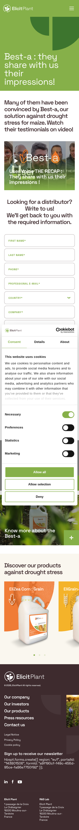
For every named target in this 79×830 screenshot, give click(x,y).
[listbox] (39, 618)
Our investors (16, 704)
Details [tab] (39, 342)
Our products (16, 711)
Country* (15, 297)
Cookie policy (12, 745)
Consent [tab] (14, 342)
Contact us (14, 724)
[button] (34, 655)
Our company (16, 697)
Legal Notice (11, 734)
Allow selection (39, 484)
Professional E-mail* (24, 283)
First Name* (17, 240)
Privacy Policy (12, 740)
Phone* (13, 269)
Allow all (39, 472)
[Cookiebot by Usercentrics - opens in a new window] (56, 330)
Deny (39, 496)
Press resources (19, 718)
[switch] (68, 427)
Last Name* (16, 255)
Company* (15, 312)
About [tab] (64, 342)
